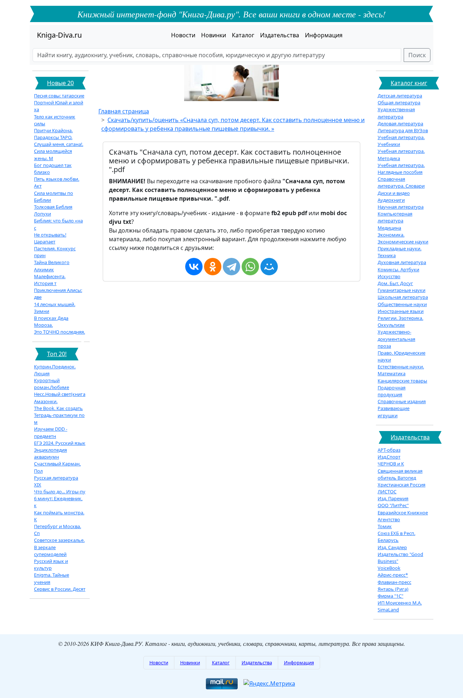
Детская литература (400, 95)
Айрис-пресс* (393, 575)
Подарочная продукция (391, 391)
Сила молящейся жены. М (53, 154)
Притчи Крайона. (53, 130)
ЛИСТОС (387, 491)
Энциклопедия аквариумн (50, 453)
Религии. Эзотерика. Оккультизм (400, 321)
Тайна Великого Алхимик (51, 265)
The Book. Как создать (58, 408)
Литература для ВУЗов (403, 130)
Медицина (389, 228)
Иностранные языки (401, 311)
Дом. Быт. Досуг (395, 283)
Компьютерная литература (395, 217)
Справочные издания (402, 401)
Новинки (213, 35)
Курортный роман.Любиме (51, 383)
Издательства (279, 35)
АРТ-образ (389, 450)
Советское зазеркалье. (59, 540)
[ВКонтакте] (194, 266)
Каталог (243, 35)
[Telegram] (231, 266)
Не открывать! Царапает (50, 238)
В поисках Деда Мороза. (51, 321)
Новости (183, 35)
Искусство (389, 276)
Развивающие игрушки (393, 411)
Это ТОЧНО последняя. (59, 332)
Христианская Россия (401, 484)
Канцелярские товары (402, 380)
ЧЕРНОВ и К (391, 463)
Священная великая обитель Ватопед (400, 474)
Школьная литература (403, 297)
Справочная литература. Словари (401, 182)
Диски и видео (394, 193)
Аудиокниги (391, 200)
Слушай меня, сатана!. (58, 144)
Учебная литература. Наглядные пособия (401, 168)
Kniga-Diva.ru (59, 35)
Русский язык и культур (51, 564)
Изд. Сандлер (392, 547)
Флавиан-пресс (394, 582)
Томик (385, 526)
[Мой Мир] (269, 266)
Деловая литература (400, 123)
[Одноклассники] (212, 266)
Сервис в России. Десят (59, 589)
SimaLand (388, 609)
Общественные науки (402, 304)
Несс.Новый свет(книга (59, 394)
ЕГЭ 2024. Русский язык (59, 443)
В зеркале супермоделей (50, 550)
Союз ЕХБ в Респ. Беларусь (396, 536)
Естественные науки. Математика (401, 370)
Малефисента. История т (49, 280)
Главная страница (123, 111)
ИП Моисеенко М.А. (400, 602)
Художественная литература (396, 113)
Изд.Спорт (389, 457)
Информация (324, 35)
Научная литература (401, 207)
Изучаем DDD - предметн (50, 432)
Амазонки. (46, 401)
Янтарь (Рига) (393, 589)
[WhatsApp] (250, 266)
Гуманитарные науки (401, 290)
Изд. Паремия (393, 498)
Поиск (417, 55)
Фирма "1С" (390, 596)
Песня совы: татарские (59, 95)
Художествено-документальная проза (396, 339)
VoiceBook (389, 568)
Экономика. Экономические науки (403, 238)
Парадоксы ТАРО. (53, 137)
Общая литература (399, 102)
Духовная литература (402, 262)
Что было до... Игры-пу (59, 491)
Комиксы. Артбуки (398, 269)
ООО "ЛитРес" (393, 505)
